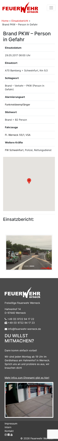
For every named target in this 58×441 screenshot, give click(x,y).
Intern (8, 427)
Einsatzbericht (19, 20)
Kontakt (9, 430)
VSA (28, 134)
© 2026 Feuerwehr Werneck (36, 438)
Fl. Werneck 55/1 (14, 134)
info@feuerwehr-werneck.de (24, 328)
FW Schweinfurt (14, 150)
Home (5, 20)
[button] (29, 181)
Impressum (11, 423)
